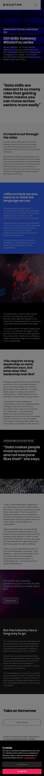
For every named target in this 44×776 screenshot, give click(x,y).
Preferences (22, 764)
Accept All (22, 771)
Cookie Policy (29, 758)
